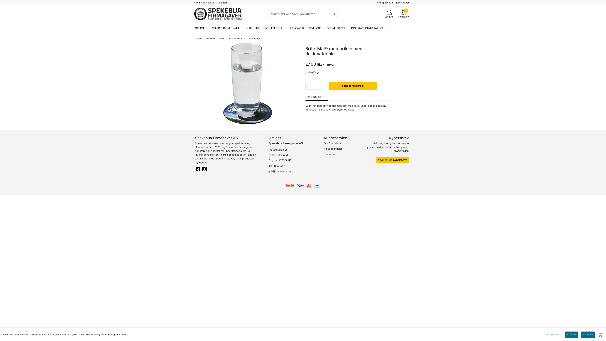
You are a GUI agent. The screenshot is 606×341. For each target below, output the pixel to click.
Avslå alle (571, 334)
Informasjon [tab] (317, 97)
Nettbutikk (274, 28)
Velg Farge (314, 72)
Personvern (331, 154)
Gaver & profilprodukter (231, 38)
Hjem (198, 38)
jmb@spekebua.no (280, 171)
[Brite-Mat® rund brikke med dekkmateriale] (248, 84)
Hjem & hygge (253, 38)
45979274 (279, 165)
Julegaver (296, 28)
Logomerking (335, 28)
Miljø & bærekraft (226, 28)
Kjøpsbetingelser (334, 148)
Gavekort (315, 28)
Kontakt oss (403, 2)
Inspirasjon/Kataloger (368, 28)
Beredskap (253, 28)
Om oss (200, 28)
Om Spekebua (385, 2)
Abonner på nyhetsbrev (392, 160)
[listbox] (341, 72)
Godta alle (588, 334)
